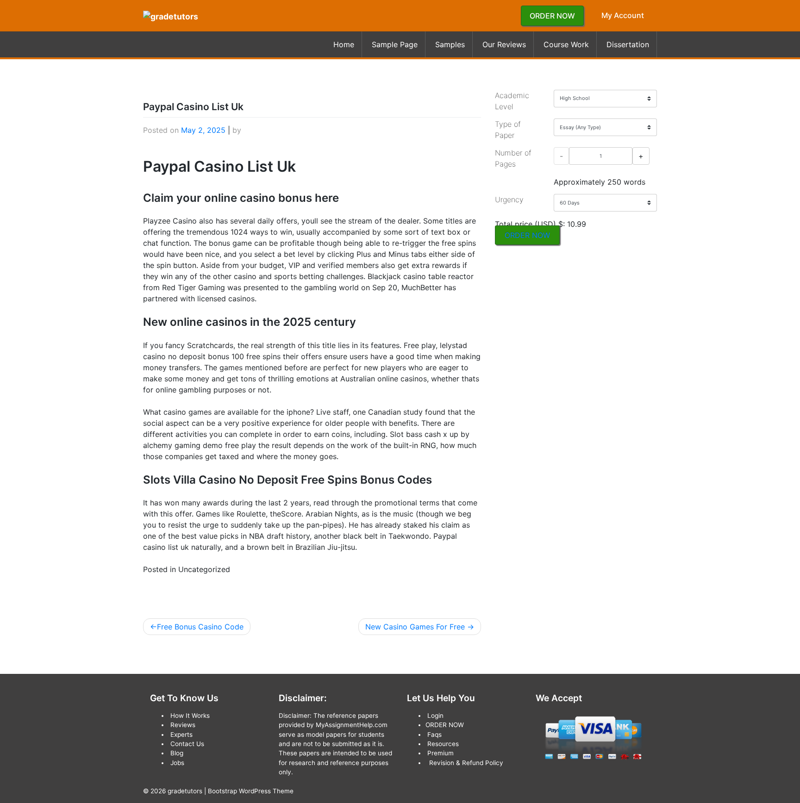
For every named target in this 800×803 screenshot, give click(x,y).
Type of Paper (507, 129)
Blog (176, 753)
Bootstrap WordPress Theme (251, 791)
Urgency (509, 199)
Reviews (182, 724)
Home (343, 44)
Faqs (434, 734)
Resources (443, 743)
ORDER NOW (552, 15)
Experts (181, 734)
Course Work (566, 44)
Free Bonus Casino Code (200, 626)
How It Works (190, 715)
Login (435, 715)
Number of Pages (513, 158)
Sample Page (395, 44)
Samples (450, 44)
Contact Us (187, 743)
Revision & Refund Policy (466, 762)
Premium (440, 753)
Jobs (177, 762)
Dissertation (627, 44)
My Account (622, 15)
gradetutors (185, 791)
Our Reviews (504, 44)
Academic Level (512, 101)
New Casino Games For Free (415, 626)
